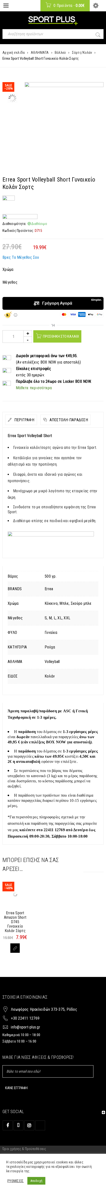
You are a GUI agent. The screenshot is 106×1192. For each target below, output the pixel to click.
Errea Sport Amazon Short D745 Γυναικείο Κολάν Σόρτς (15, 922)
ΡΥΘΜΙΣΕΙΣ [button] (15, 1181)
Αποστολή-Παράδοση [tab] (68, 420)
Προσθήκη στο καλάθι (61, 336)
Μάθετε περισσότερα (34, 387)
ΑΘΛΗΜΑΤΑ (40, 52)
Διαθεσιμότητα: (14, 223)
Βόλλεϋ (60, 52)
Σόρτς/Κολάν (82, 52)
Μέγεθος (10, 282)
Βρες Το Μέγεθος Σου (20, 257)
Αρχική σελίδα (13, 52)
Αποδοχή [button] (36, 1181)
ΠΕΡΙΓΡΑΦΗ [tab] (23, 420)
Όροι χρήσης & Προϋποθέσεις (24, 1149)
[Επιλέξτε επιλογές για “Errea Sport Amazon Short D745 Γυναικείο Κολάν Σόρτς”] (15, 948)
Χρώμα (7, 269)
